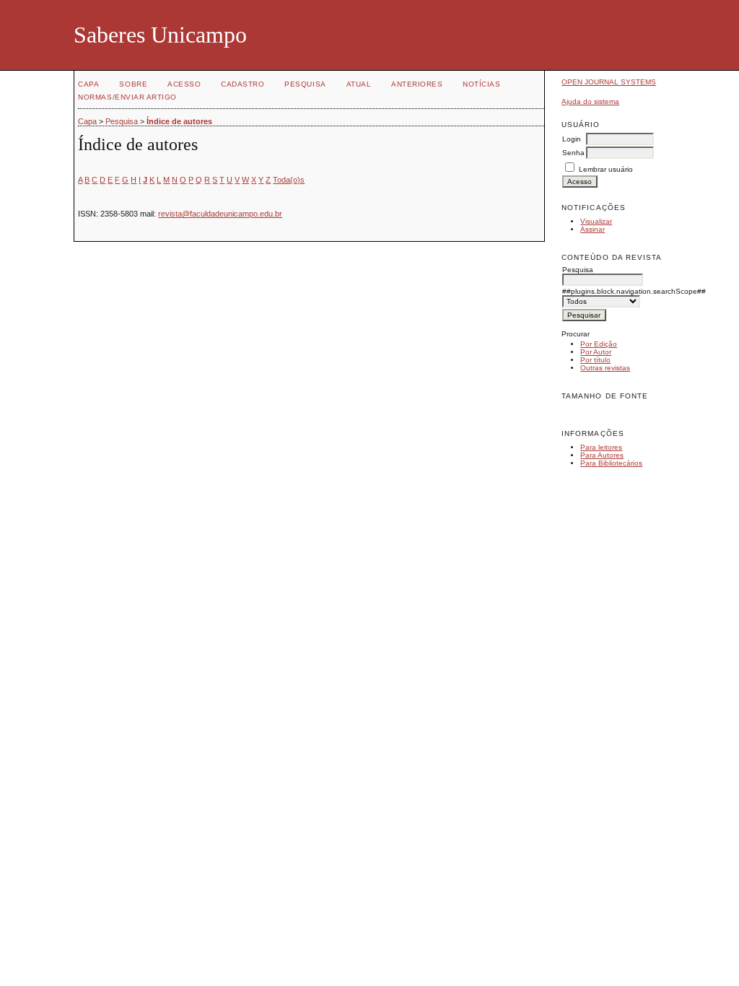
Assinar (592, 229)
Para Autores (602, 455)
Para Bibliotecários (611, 463)
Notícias (481, 84)
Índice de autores (179, 121)
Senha (573, 153)
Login (571, 139)
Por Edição (598, 344)
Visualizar (596, 221)
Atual (359, 84)
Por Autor (595, 352)
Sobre (133, 84)
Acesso (184, 84)
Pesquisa (304, 84)
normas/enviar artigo (127, 97)
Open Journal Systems (608, 82)
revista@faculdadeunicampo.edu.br (220, 213)
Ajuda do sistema (590, 101)
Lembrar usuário (606, 169)
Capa (88, 84)
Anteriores (416, 84)
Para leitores (601, 447)
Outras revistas (605, 368)
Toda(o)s (289, 179)
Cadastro (242, 84)
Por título (595, 360)
